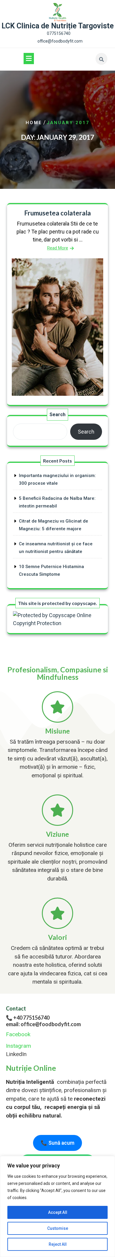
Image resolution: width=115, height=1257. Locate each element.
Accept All (57, 1212)
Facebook (18, 1034)
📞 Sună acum (57, 1143)
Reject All (58, 1244)
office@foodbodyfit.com (60, 41)
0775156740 (58, 33)
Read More (57, 248)
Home (34, 122)
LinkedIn (16, 1054)
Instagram (18, 1045)
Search (57, 414)
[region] (57, 1206)
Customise (57, 1228)
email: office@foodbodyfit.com (43, 1024)
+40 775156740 (31, 1017)
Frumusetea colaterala (57, 213)
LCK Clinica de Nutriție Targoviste (57, 26)
